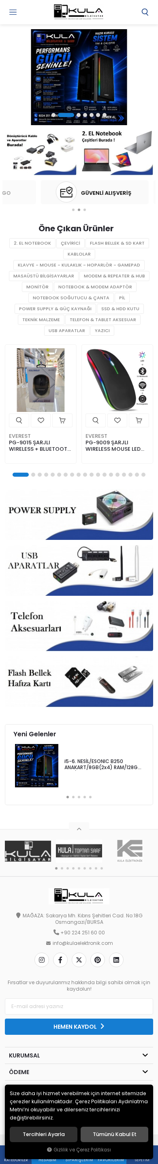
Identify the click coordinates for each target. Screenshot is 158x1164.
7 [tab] (104, 115)
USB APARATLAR (67, 330)
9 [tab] (79, 475)
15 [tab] (117, 475)
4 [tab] (85, 115)
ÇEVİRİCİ (70, 243)
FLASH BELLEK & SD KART (117, 243)
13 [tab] (104, 475)
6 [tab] (98, 115)
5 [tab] (92, 115)
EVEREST (20, 436)
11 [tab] (92, 475)
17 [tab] (130, 475)
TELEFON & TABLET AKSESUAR (103, 320)
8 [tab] (72, 475)
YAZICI (102, 330)
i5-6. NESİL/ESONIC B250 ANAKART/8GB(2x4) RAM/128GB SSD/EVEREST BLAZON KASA (102, 765)
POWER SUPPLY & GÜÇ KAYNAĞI (55, 309)
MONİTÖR (37, 287)
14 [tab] (111, 475)
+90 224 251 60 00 (82, 932)
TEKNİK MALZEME (41, 320)
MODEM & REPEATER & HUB (114, 276)
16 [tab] (124, 475)
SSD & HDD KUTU (120, 309)
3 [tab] (79, 115)
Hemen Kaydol (75, 1027)
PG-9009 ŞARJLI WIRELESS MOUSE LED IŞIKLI (113, 446)
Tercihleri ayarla (44, 1134)
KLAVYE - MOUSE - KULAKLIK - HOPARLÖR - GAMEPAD (79, 265)
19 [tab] (143, 475)
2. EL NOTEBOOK (32, 243)
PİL (122, 298)
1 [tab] (53, 115)
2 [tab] (66, 115)
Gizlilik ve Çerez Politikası (82, 1149)
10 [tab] (85, 475)
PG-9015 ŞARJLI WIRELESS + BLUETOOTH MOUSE (40, 446)
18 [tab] (137, 475)
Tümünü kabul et (115, 1134)
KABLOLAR (79, 254)
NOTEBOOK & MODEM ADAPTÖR (95, 287)
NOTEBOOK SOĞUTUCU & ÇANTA (71, 298)
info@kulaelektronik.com (83, 943)
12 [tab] (98, 475)
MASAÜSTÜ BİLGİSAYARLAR (43, 276)
